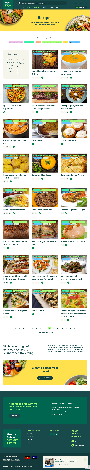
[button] (27, 7)
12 (66, 328)
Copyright (5, 466)
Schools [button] (38, 42)
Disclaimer (17, 466)
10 (58, 328)
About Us (75, 3)
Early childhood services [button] (15, 42)
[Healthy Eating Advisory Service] (8, 4)
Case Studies (30, 436)
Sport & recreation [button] (75, 42)
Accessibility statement (27, 466)
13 (70, 328)
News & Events (83, 3)
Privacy (11, 466)
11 (62, 328)
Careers (29, 442)
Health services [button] (29, 42)
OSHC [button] (65, 42)
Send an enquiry (80, 445)
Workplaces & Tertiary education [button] (52, 42)
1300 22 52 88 (79, 441)
